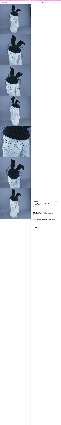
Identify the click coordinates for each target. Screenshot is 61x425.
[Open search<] (57, 2)
